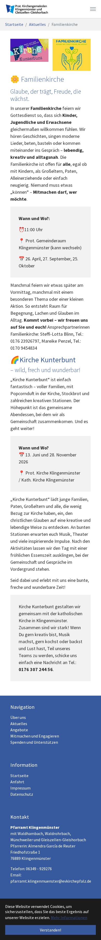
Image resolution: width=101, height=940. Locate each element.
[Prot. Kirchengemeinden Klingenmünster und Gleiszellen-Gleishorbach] (28, 9)
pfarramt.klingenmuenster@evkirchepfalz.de (50, 881)
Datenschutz (21, 794)
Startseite (19, 775)
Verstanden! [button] (50, 930)
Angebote (19, 729)
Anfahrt (17, 781)
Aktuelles (18, 723)
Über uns (18, 717)
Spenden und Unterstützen (34, 742)
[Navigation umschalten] (93, 9)
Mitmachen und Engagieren (34, 736)
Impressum (20, 788)
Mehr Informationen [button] (69, 917)
